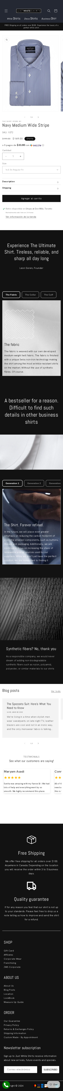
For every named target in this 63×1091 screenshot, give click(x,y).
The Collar (30, 295)
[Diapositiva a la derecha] (38, 117)
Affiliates (8, 954)
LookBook (9, 998)
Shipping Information (15, 1033)
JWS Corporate (12, 967)
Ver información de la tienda (21, 216)
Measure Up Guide (14, 1002)
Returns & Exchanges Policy (19, 1029)
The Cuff (48, 295)
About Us (9, 985)
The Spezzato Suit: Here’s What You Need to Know (29, 706)
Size (4, 163)
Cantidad (6, 150)
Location (8, 994)
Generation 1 (12, 483)
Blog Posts (9, 989)
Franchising (10, 963)
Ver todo (56, 691)
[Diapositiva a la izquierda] (24, 117)
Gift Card (9, 950)
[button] (6, 11)
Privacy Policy (11, 1025)
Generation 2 (34, 483)
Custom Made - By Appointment (21, 1037)
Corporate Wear (13, 958)
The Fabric (11, 295)
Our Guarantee (12, 1021)
